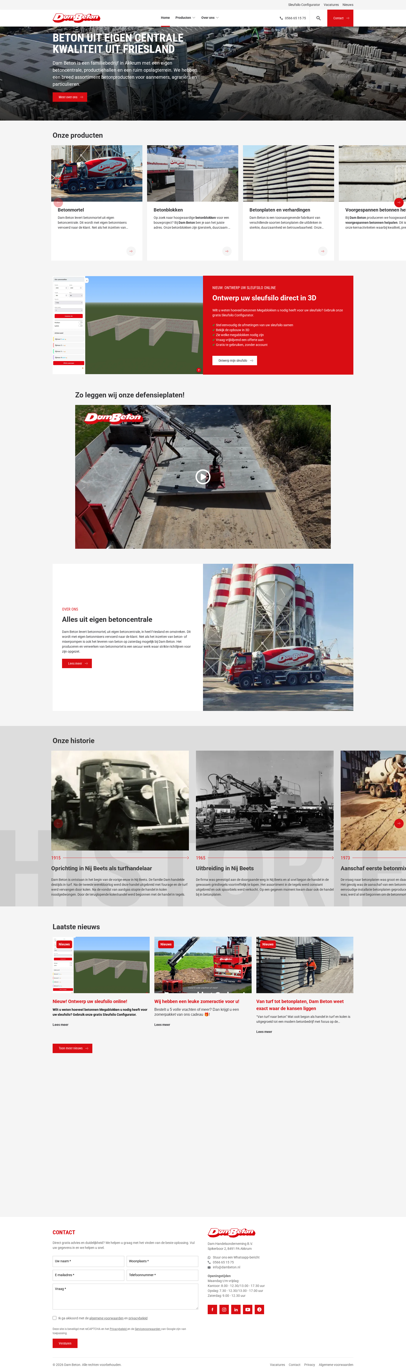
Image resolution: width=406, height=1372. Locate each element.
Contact (338, 18)
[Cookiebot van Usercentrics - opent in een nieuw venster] (283, 649)
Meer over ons (68, 97)
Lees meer (75, 663)
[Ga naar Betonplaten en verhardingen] (323, 251)
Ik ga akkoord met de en (103, 1318)
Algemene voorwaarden (336, 1365)
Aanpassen (199, 719)
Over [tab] (273, 665)
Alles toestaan (270, 719)
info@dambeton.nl (226, 1267)
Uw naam (63, 1261)
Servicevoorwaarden (148, 1329)
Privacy (309, 1365)
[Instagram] (224, 1309)
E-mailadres (64, 1275)
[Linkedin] (236, 1309)
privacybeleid (138, 1318)
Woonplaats (139, 1261)
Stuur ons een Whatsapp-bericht (236, 1257)
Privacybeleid (118, 1329)
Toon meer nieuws (70, 1048)
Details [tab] (203, 665)
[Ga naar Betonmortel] (131, 251)
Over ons (208, 18)
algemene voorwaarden (106, 1318)
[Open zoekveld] (318, 18)
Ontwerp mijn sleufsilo (233, 360)
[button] (399, 202)
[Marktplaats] (259, 1309)
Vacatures (331, 5)
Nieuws (348, 5)
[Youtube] (247, 1309)
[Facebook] (212, 1309)
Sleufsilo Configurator (304, 5)
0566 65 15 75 (295, 18)
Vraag (60, 1289)
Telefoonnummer (142, 1275)
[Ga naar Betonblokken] (227, 251)
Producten (183, 18)
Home (165, 18)
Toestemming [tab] (132, 666)
